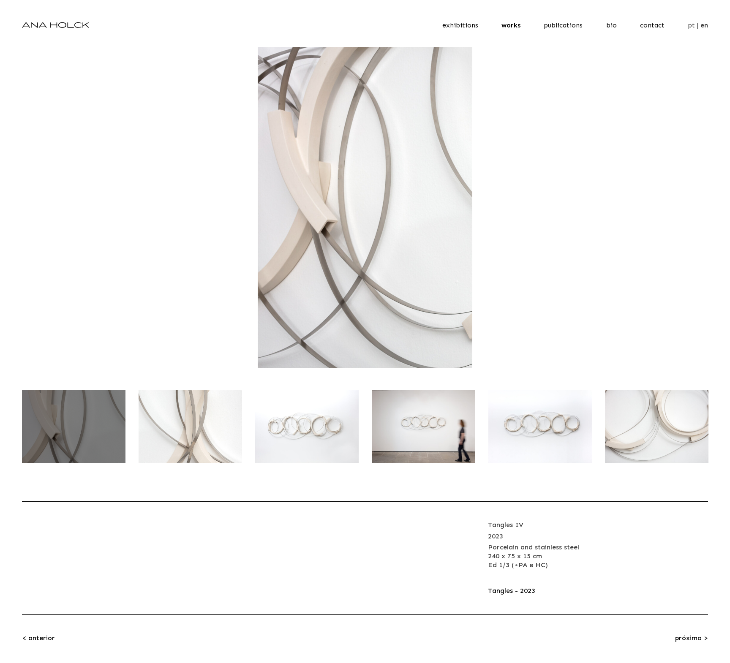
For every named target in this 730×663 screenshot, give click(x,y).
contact (652, 25)
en (704, 25)
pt (691, 25)
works (510, 25)
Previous (37, 208)
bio (611, 25)
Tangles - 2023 (511, 591)
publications (563, 25)
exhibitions (460, 25)
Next (693, 208)
